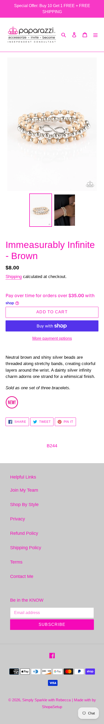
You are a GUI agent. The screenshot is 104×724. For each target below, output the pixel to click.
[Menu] (95, 35)
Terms (16, 562)
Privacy (17, 518)
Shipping (14, 276)
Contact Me (21, 576)
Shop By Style (24, 504)
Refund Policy (24, 533)
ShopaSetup (52, 707)
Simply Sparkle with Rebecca (46, 700)
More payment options (52, 338)
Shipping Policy (25, 547)
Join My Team (24, 490)
